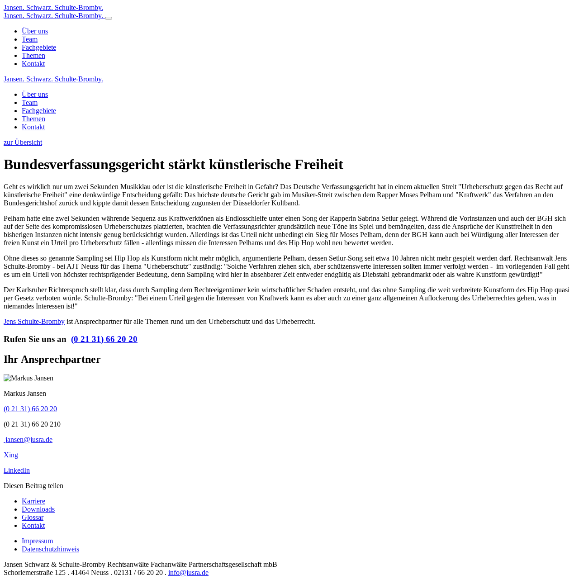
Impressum (37, 541)
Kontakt (33, 525)
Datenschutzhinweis (50, 549)
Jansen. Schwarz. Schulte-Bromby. (53, 79)
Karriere (33, 501)
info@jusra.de (188, 572)
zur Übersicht (23, 142)
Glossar (32, 517)
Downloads (38, 509)
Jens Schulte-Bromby (34, 321)
